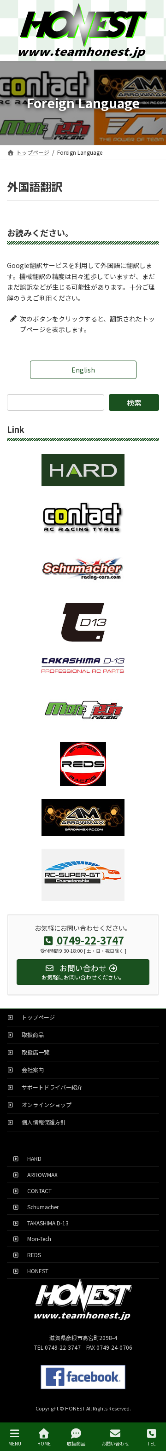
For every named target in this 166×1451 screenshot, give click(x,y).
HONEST (35, 1270)
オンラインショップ (43, 1104)
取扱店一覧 (32, 1052)
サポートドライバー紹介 (49, 1087)
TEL (151, 1443)
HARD (32, 1158)
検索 (134, 402)
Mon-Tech (36, 1238)
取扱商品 (30, 1034)
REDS (31, 1255)
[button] (83, 370)
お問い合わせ (115, 1443)
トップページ (35, 1017)
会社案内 (30, 1069)
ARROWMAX (40, 1174)
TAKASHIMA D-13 (45, 1222)
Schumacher (40, 1206)
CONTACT (37, 1191)
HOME (44, 1443)
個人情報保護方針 (41, 1122)
